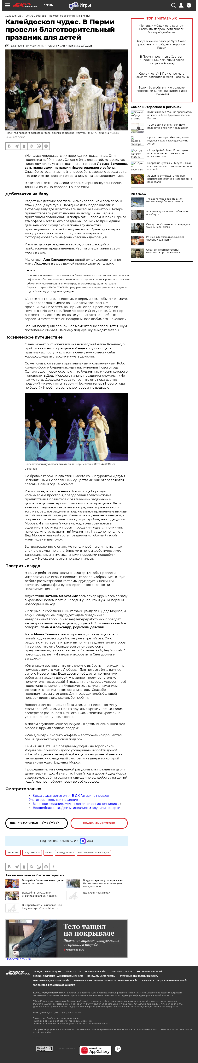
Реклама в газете (122, 971)
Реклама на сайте (96, 971)
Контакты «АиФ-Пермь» (101, 976)
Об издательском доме (47, 971)
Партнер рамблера (66, 1048)
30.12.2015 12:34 (14, 15)
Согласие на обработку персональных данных (56, 1018)
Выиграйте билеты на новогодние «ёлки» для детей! (42, 882)
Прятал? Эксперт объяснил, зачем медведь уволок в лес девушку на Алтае (168, 140)
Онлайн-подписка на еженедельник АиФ (58, 976)
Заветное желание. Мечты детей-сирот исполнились (76, 804)
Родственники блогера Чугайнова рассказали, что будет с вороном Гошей (161, 44)
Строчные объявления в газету (139, 976)
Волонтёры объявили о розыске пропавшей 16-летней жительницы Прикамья (162, 91)
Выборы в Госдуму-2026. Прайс (51, 980)
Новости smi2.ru (18, 959)
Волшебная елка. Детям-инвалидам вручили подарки (76, 808)
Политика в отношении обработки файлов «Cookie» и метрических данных (71, 1023)
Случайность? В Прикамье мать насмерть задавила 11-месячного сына (162, 75)
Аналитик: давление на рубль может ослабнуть (168, 213)
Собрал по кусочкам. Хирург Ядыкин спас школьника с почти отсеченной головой (169, 166)
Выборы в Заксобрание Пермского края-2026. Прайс (105, 980)
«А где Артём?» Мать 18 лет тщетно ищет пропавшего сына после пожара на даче (168, 153)
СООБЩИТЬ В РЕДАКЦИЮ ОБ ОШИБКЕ (54, 985)
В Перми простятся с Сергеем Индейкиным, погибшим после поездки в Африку (161, 60)
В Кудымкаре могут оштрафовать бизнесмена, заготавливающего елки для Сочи (103, 883)
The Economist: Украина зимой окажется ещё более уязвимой (164, 200)
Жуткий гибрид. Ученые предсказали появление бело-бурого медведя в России (169, 115)
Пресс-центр (73, 971)
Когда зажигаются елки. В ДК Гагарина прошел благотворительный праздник (69, 798)
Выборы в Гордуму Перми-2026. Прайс (164, 980)
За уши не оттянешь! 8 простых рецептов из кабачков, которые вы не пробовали (169, 178)
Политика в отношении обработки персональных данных (62, 1021)
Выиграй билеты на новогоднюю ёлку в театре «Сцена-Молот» (42, 907)
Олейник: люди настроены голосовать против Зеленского (165, 251)
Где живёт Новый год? (96, 892)
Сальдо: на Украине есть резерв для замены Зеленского (168, 225)
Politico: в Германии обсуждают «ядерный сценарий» (165, 238)
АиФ (22, 136)
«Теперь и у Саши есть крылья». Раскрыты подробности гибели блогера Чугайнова (161, 29)
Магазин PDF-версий (149, 971)
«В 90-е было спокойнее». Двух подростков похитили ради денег (167, 126)
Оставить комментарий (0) (99, 823)
